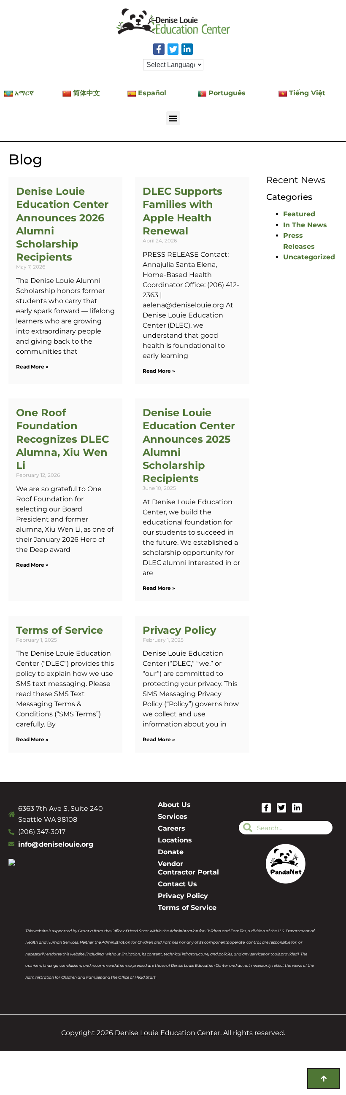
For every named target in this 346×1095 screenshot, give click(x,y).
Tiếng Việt (307, 93)
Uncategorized (309, 257)
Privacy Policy (179, 630)
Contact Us (177, 884)
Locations (175, 840)
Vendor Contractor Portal (188, 868)
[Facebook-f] (159, 49)
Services (172, 817)
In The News (305, 225)
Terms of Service (59, 630)
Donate (171, 852)
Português (227, 93)
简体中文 (86, 93)
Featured (299, 214)
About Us (174, 805)
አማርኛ (24, 93)
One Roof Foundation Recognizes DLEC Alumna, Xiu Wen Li (62, 438)
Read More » (32, 366)
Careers (171, 828)
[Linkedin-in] (187, 49)
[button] (173, 118)
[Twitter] (173, 49)
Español (152, 93)
